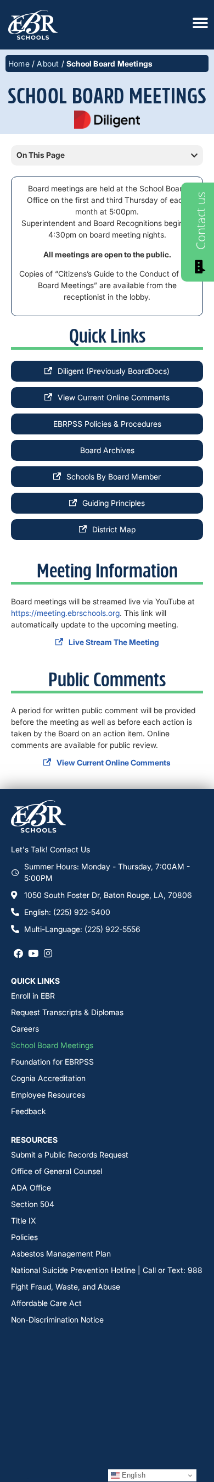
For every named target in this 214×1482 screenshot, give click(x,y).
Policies (24, 1237)
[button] (194, 155)
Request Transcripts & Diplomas (67, 1012)
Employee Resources (48, 1094)
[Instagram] (48, 953)
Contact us (200, 221)
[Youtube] (33, 953)
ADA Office (31, 1187)
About (48, 63)
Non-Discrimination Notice (57, 1319)
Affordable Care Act (46, 1303)
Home (19, 63)
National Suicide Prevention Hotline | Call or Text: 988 (106, 1270)
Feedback (28, 1111)
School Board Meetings (52, 1045)
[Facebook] (18, 953)
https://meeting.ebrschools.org (65, 613)
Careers (25, 1028)
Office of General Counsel (56, 1171)
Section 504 (32, 1204)
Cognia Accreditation (48, 1078)
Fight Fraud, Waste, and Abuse (65, 1286)
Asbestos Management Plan (61, 1253)
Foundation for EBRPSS (52, 1061)
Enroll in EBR (33, 995)
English (132, 1475)
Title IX (23, 1220)
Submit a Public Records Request (69, 1154)
